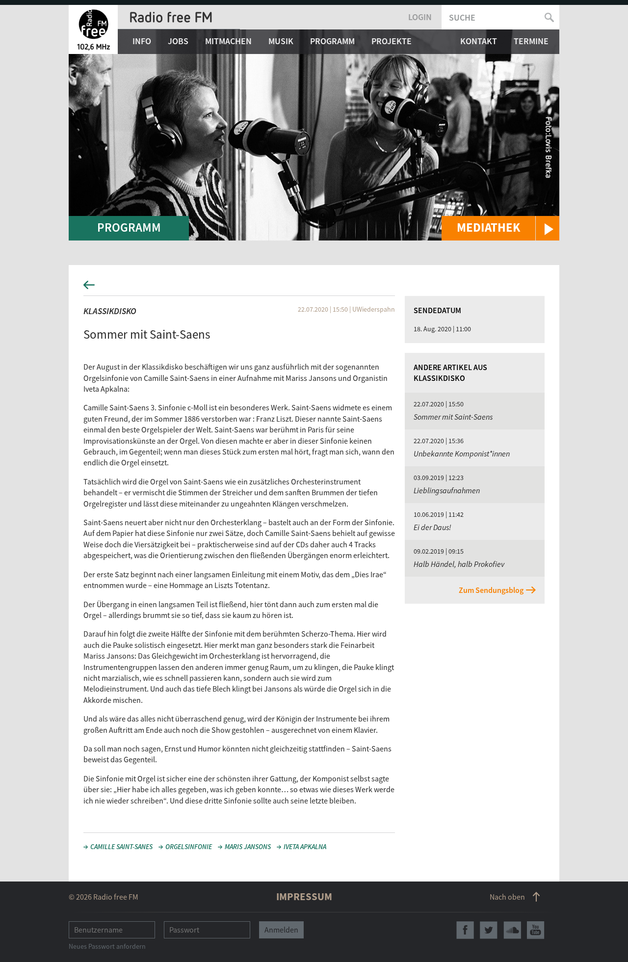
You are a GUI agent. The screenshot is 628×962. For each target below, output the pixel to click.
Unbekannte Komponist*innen (462, 453)
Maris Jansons (248, 846)
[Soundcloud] (512, 930)
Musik (280, 41)
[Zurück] (314, 288)
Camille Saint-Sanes (121, 846)
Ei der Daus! (432, 527)
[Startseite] (93, 29)
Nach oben (507, 897)
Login (420, 17)
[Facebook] (465, 930)
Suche (462, 17)
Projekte (391, 41)
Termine (531, 41)
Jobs (178, 41)
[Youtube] (536, 930)
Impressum (304, 896)
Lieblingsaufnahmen (447, 490)
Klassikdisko (109, 311)
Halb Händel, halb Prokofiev (459, 564)
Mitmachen (228, 41)
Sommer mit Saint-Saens (453, 417)
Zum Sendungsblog (491, 590)
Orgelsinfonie (188, 846)
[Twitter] (488, 930)
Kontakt (478, 41)
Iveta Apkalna (305, 846)
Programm (332, 41)
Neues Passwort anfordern (107, 946)
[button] (500, 228)
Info (141, 41)
